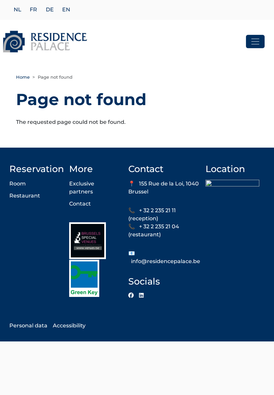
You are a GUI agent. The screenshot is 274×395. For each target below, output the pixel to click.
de (50, 10)
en (66, 10)
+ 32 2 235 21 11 (157, 210)
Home (23, 77)
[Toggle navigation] (255, 41)
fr (33, 10)
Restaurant (24, 195)
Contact (80, 204)
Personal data (28, 325)
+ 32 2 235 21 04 (159, 226)
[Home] (45, 41)
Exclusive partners (81, 187)
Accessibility (69, 325)
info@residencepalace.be (165, 261)
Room (17, 183)
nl (17, 10)
